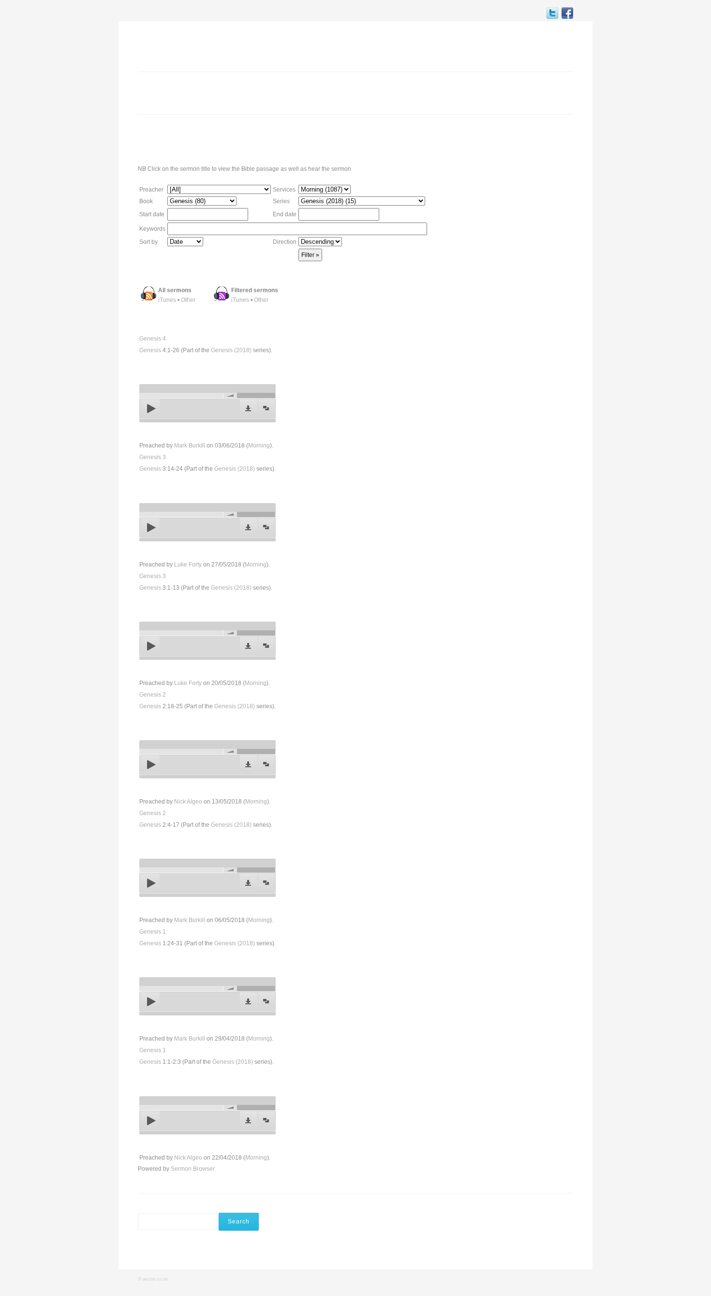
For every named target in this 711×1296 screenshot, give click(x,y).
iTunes (167, 300)
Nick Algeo (188, 801)
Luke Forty (188, 564)
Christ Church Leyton (189, 45)
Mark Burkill (189, 445)
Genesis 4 (152, 338)
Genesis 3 (152, 457)
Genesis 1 (152, 931)
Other (188, 300)
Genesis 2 (152, 694)
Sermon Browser (193, 1168)
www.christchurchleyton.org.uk (498, 139)
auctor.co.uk (155, 1279)
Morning (259, 445)
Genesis (150, 350)
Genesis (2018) (231, 350)
